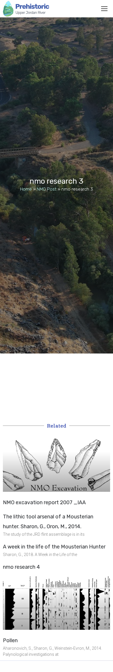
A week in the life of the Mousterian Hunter (54, 547)
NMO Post (47, 189)
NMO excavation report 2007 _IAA (44, 502)
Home (26, 189)
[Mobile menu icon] (104, 8)
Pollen (10, 640)
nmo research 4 (21, 567)
